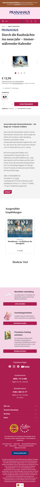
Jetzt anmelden (20, 304)
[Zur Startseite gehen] (20, 12)
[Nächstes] (36, 62)
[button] (4, 230)
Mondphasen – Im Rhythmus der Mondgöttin (20, 242)
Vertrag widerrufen (20, 453)
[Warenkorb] (35, 21)
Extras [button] (6, 418)
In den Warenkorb (26, 104)
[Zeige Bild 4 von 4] (24, 73)
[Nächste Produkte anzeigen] (36, 268)
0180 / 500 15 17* (20, 392)
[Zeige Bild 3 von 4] (21, 73)
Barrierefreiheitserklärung (29, 444)
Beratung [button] (7, 414)
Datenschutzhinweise (10, 462)
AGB (6, 446)
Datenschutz (13, 446)
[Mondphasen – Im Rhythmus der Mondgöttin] (20, 228)
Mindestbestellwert (17, 83)
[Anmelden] (31, 21)
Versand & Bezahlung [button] (11, 410)
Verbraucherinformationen (26, 446)
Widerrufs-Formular (20, 448)
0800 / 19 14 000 (20, 379)
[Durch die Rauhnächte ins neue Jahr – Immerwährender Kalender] (4, 97)
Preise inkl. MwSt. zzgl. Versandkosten (13, 81)
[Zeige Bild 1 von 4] (15, 73)
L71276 (16, 178)
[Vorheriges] (3, 62)
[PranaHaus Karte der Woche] (22, 21)
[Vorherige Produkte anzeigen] (3, 268)
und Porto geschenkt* (18, 2)
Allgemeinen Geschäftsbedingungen (18, 459)
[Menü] (3, 21)
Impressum (16, 444)
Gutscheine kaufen (20, 323)
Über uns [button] (7, 406)
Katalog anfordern (20, 351)
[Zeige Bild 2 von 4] (18, 73)
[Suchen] (27, 21)
